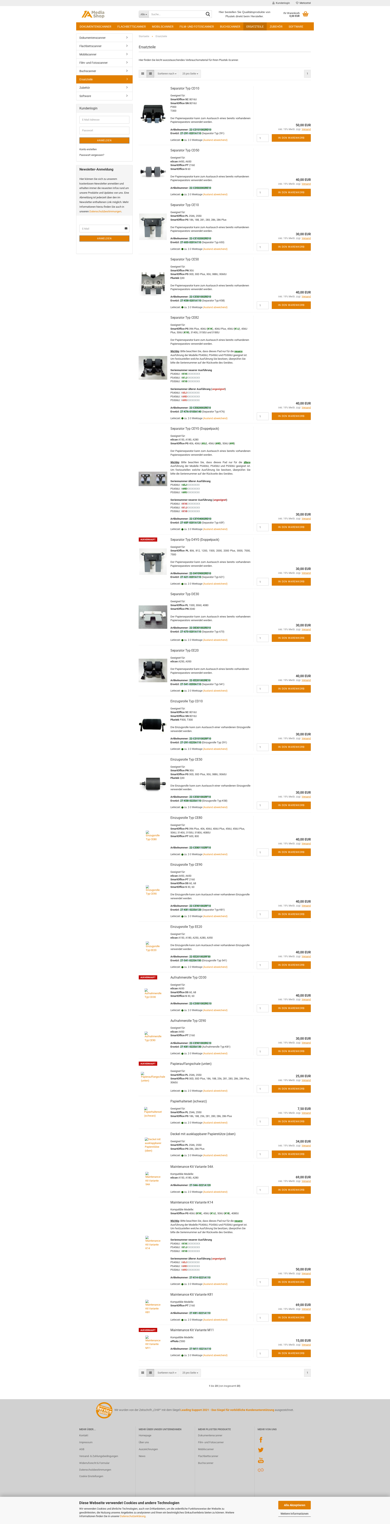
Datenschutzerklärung (132, 1516)
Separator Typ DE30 (184, 594)
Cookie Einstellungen (91, 1476)
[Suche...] (208, 14)
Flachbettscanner (131, 26)
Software (296, 26)
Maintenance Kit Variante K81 (191, 1294)
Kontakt (83, 1435)
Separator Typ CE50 (184, 259)
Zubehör (276, 26)
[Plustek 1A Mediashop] (106, 14)
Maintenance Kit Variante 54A (191, 1167)
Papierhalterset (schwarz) (188, 1101)
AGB (81, 1449)
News (142, 1456)
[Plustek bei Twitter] (261, 1449)
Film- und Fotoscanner (197, 26)
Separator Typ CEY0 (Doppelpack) (194, 429)
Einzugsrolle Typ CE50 (186, 759)
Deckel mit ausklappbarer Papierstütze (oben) (203, 1134)
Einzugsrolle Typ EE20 (186, 927)
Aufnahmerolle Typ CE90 (188, 1021)
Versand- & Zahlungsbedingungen (98, 1456)
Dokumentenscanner (95, 26)
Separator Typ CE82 (184, 317)
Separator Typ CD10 (184, 88)
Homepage (145, 1435)
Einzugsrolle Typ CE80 (186, 818)
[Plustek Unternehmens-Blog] (261, 1470)
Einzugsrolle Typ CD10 (186, 701)
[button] (143, 74)
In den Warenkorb (291, 137)
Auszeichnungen (148, 1449)
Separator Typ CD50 (184, 150)
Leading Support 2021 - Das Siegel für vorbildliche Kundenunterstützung (227, 1410)
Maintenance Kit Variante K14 (191, 1202)
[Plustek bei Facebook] (261, 1439)
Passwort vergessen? (91, 155)
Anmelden (104, 140)
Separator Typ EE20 (184, 650)
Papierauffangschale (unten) (191, 1064)
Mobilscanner (162, 26)
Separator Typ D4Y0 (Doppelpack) (194, 540)
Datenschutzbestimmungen (105, 211)
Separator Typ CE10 (184, 205)
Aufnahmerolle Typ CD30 (188, 977)
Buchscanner (230, 26)
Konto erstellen (88, 149)
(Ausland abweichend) (215, 140)
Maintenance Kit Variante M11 (192, 1330)
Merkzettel (304, 3)
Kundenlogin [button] (282, 3)
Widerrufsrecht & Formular (94, 1463)
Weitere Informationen (295, 1513)
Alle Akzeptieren (294, 1505)
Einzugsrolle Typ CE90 (186, 865)
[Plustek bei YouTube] (261, 1459)
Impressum (85, 1442)
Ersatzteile (255, 26)
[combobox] (167, 74)
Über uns (144, 1442)
